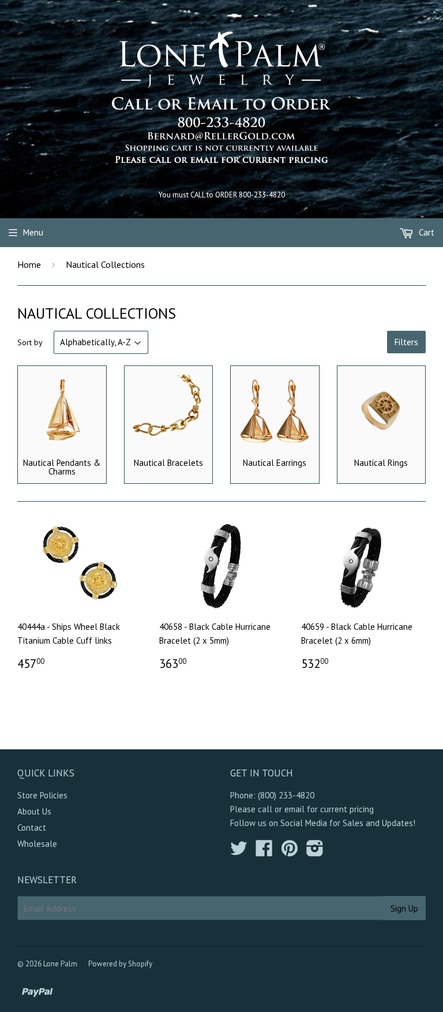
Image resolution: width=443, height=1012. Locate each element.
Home (29, 264)
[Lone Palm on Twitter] (238, 851)
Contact (31, 827)
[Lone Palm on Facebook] (264, 851)
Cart (425, 232)
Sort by (30, 342)
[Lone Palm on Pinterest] (289, 851)
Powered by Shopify (120, 964)
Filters (406, 342)
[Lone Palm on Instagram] (315, 851)
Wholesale (37, 843)
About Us (34, 811)
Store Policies (42, 795)
